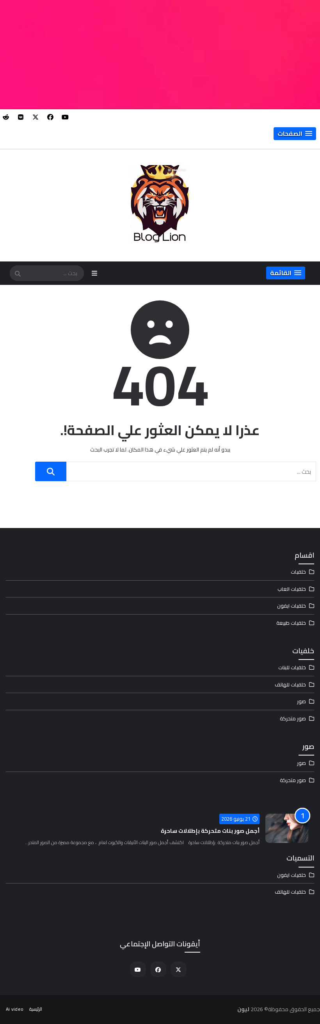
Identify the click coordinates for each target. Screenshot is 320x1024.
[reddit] (6, 117)
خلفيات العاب (291, 589)
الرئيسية (35, 1008)
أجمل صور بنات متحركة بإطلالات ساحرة (210, 831)
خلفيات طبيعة (291, 623)
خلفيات (298, 571)
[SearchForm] (17, 274)
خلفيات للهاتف (290, 684)
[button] (295, 133)
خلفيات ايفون (291, 605)
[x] (35, 117)
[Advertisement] (160, 54)
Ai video (14, 1008)
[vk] (21, 117)
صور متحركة (293, 718)
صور (301, 701)
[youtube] (65, 117)
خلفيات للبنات (292, 667)
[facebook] (50, 117)
